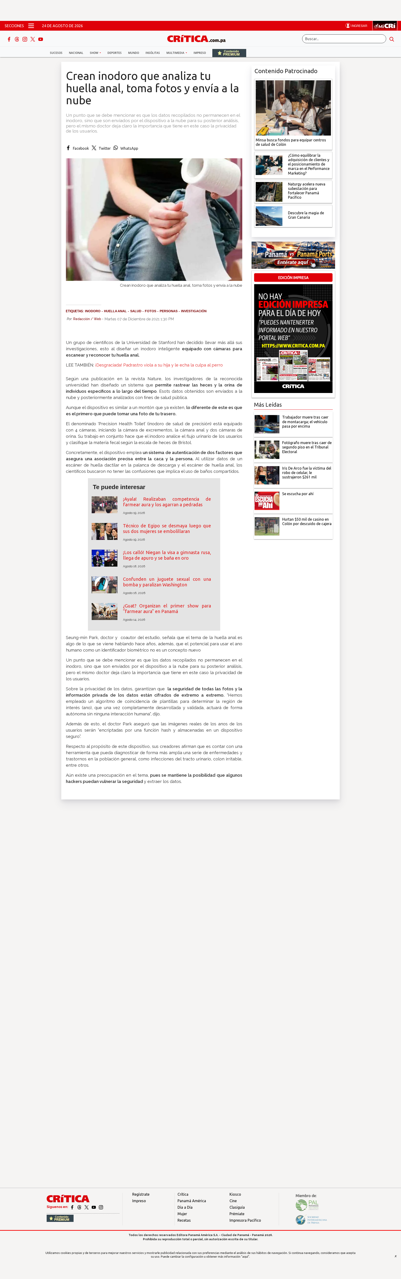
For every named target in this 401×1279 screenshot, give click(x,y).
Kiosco (235, 1194)
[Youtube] (40, 39)
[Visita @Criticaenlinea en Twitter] (79, 1207)
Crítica (183, 1194)
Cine (233, 1201)
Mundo (133, 53)
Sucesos (56, 53)
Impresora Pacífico (245, 1220)
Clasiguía (237, 1207)
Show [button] (94, 53)
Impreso (200, 53)
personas (169, 311)
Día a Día (185, 1207)
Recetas (184, 1220)
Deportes (114, 53)
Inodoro (92, 311)
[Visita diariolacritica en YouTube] (94, 1207)
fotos (150, 311)
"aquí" (245, 1256)
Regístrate (140, 1194)
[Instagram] (25, 39)
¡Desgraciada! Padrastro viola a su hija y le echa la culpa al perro (159, 365)
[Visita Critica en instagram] (101, 1207)
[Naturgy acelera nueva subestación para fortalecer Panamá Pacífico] (269, 191)
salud (135, 311)
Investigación (194, 311)
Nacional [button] (76, 53)
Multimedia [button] (175, 53)
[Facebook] (9, 39)
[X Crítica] (33, 39)
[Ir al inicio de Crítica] (198, 38)
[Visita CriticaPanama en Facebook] (72, 1207)
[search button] (391, 38)
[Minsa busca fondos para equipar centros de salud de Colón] (293, 107)
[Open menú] (31, 25)
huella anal (115, 311)
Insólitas (153, 53)
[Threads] (17, 39)
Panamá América (192, 1201)
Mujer (182, 1214)
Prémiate (237, 1214)
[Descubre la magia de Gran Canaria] (269, 216)
